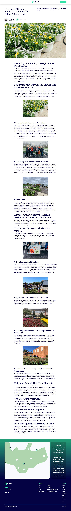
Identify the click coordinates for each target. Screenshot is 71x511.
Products (48, 485)
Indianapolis (64, 493)
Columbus (63, 491)
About (39, 485)
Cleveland (63, 489)
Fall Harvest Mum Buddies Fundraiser (52, 489)
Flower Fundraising (41, 491)
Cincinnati (63, 487)
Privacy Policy (64, 506)
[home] (35, 2)
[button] (9, 2)
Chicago (63, 485)
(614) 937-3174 (56, 1)
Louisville (63, 497)
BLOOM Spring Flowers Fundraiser (52, 491)
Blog (39, 487)
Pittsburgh (64, 499)
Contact (40, 489)
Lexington (63, 495)
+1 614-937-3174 (8, 489)
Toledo (63, 501)
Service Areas (49, 487)
